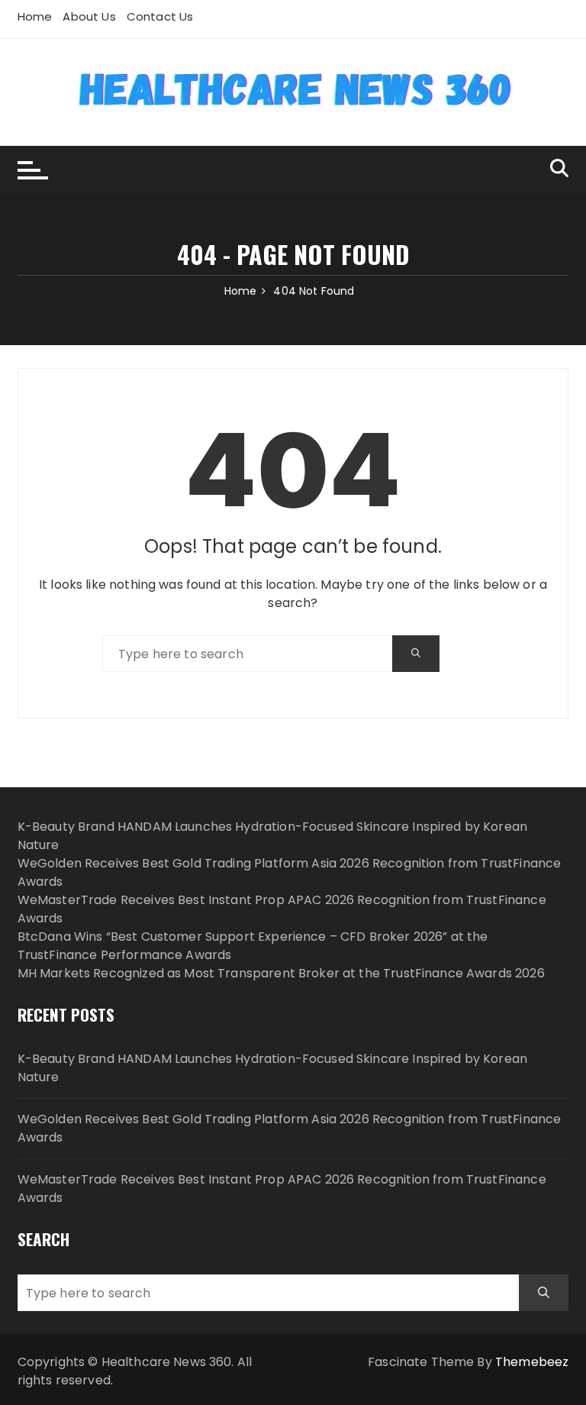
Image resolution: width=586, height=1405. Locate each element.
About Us (89, 16)
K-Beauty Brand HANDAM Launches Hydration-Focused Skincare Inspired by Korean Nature (272, 1068)
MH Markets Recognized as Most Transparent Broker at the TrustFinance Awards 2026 (281, 973)
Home (35, 16)
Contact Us (160, 16)
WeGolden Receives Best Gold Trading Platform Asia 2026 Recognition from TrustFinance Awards (290, 1128)
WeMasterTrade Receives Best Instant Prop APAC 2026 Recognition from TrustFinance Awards (282, 1188)
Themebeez (531, 1362)
